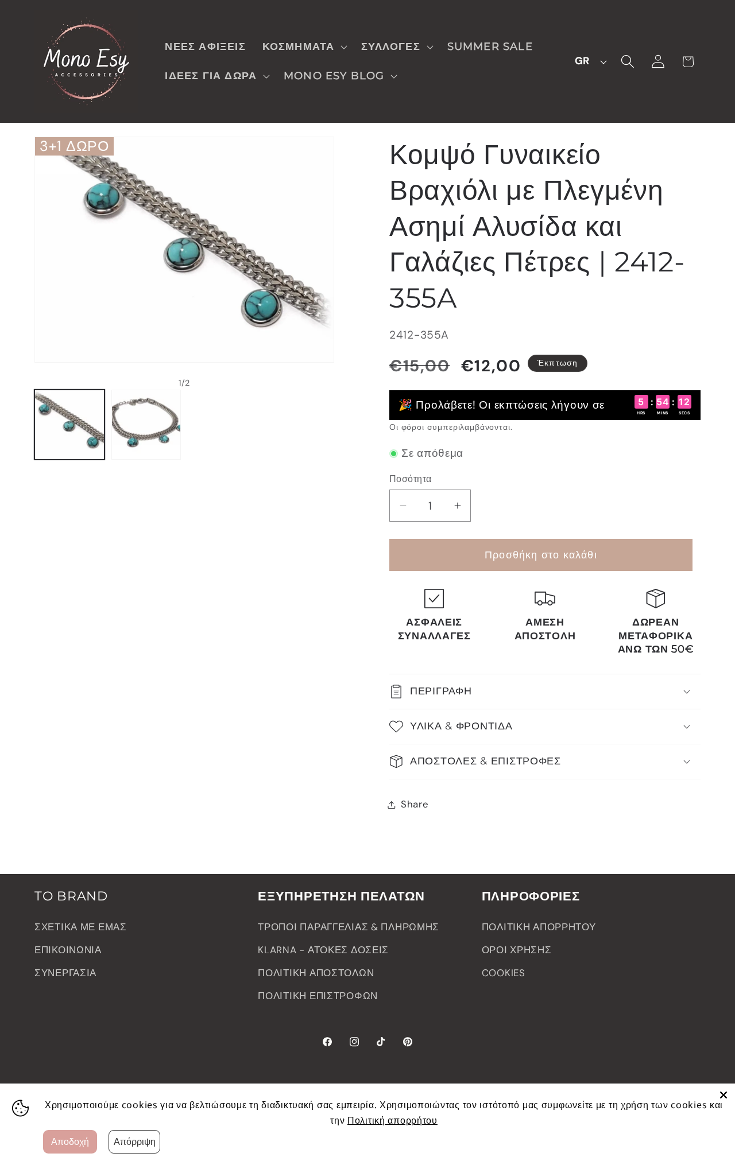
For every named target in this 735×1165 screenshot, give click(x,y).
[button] (303, 46)
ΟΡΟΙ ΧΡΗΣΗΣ (517, 949)
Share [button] (415, 804)
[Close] (723, 1095)
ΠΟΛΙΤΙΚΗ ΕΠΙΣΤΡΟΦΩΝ (318, 995)
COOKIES (503, 972)
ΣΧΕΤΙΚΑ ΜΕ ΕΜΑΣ (80, 927)
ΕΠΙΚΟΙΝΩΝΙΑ (68, 949)
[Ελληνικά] (587, 61)
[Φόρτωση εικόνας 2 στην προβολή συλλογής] (146, 425)
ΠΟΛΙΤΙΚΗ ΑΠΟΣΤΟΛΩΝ (316, 972)
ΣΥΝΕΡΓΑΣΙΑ (65, 972)
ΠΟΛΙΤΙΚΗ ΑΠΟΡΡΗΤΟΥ (539, 927)
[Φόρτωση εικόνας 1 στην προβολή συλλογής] (69, 425)
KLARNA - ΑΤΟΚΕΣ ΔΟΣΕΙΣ (323, 949)
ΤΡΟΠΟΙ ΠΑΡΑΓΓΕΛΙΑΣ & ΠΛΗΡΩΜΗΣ (348, 927)
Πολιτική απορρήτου (392, 1120)
